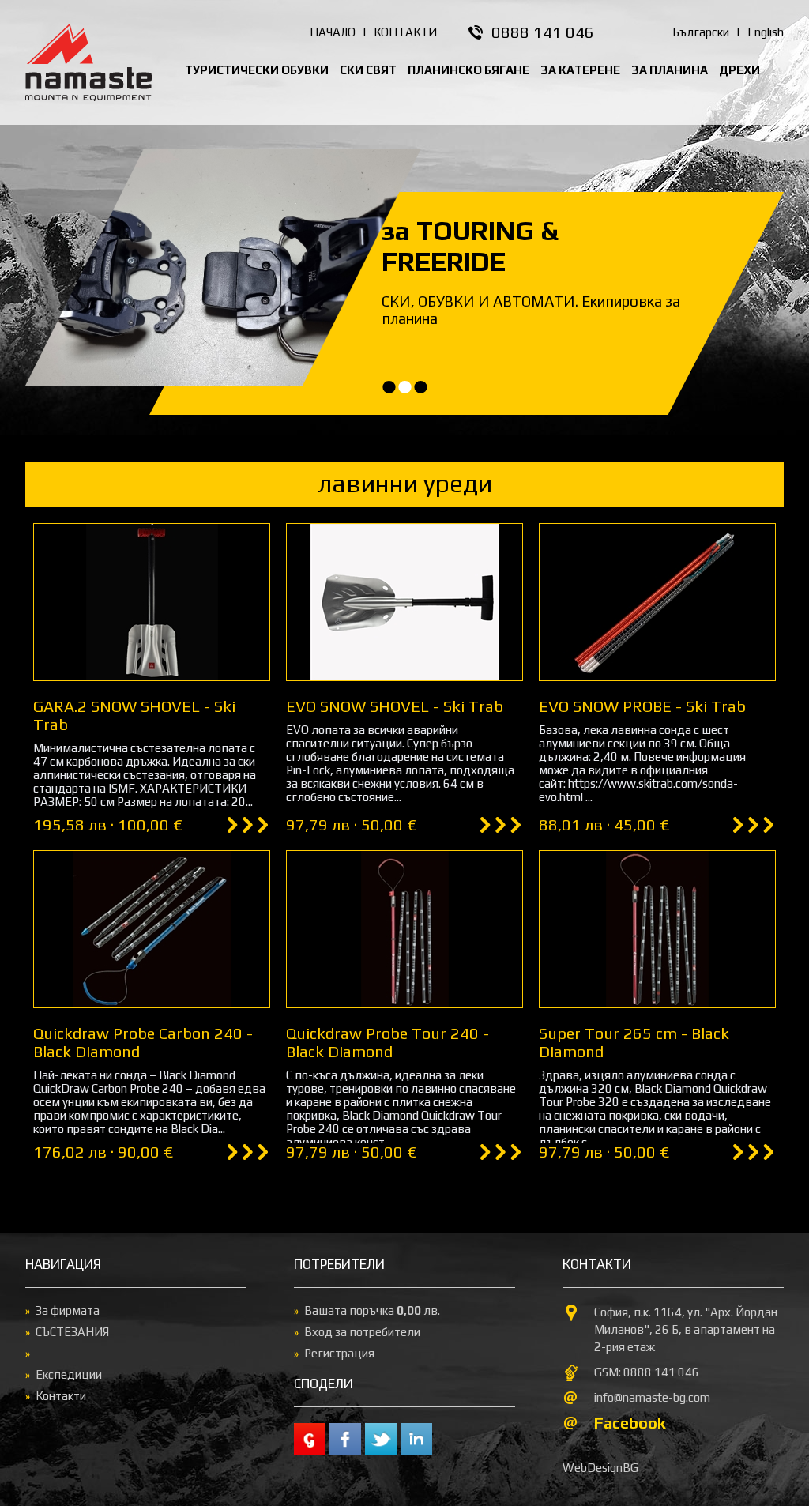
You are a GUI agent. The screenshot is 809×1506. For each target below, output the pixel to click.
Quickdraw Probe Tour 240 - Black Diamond (387, 1042)
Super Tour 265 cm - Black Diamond (634, 1042)
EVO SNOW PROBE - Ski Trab (642, 706)
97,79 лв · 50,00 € (351, 824)
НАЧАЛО (333, 32)
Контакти (61, 1395)
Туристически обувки (257, 70)
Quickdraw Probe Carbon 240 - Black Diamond (143, 1042)
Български (700, 32)
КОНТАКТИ (405, 32)
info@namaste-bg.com (652, 1397)
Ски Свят (368, 70)
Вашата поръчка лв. (372, 1310)
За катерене (580, 70)
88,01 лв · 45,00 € (604, 824)
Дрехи (739, 70)
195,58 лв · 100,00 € (107, 824)
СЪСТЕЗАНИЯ (72, 1331)
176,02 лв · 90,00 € (103, 1152)
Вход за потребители (362, 1331)
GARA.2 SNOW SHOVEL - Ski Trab (134, 715)
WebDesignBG (600, 1467)
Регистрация (339, 1353)
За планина (669, 70)
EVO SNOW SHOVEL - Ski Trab (394, 706)
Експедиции (69, 1374)
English (765, 32)
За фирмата (68, 1310)
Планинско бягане (468, 70)
